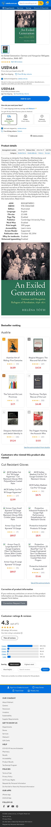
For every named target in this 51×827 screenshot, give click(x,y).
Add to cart (25, 98)
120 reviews (18, 62)
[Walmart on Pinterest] (17, 806)
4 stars (4, 649)
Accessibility (6, 758)
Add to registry (38, 136)
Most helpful (7, 669)
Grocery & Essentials (41, 8)
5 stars (4, 646)
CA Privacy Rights (8, 780)
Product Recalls (7, 762)
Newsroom (6, 709)
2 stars (4, 654)
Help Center (39, 687)
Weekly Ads (35, 690)
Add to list (13, 136)
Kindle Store (22, 153)
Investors (5, 712)
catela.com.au (22, 78)
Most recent (14, 664)
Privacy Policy (7, 776)
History (40, 153)
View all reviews (10, 638)
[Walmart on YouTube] (12, 806)
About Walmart (7, 702)
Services (20, 8)
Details (19, 131)
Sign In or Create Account (19, 687)
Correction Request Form (14, 603)
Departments (9, 8)
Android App (6, 798)
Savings (28, 8)
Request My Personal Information (14, 783)
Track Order (19, 690)
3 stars (4, 651)
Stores (4, 730)
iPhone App (6, 794)
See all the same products (40, 583)
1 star (4, 657)
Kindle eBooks (32, 153)
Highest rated (29, 664)
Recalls (4, 755)
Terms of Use (7, 773)
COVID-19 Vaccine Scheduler (12, 748)
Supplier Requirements (10, 719)
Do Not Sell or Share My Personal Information (18, 786)
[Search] (41, 3)
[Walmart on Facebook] (3, 806)
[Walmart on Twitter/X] (8, 806)
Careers (5, 705)
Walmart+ (5, 737)
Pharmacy (6, 751)
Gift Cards (6, 740)
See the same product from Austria (37, 447)
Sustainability (7, 715)
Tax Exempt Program (9, 765)
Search (45, 669)
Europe (47, 153)
